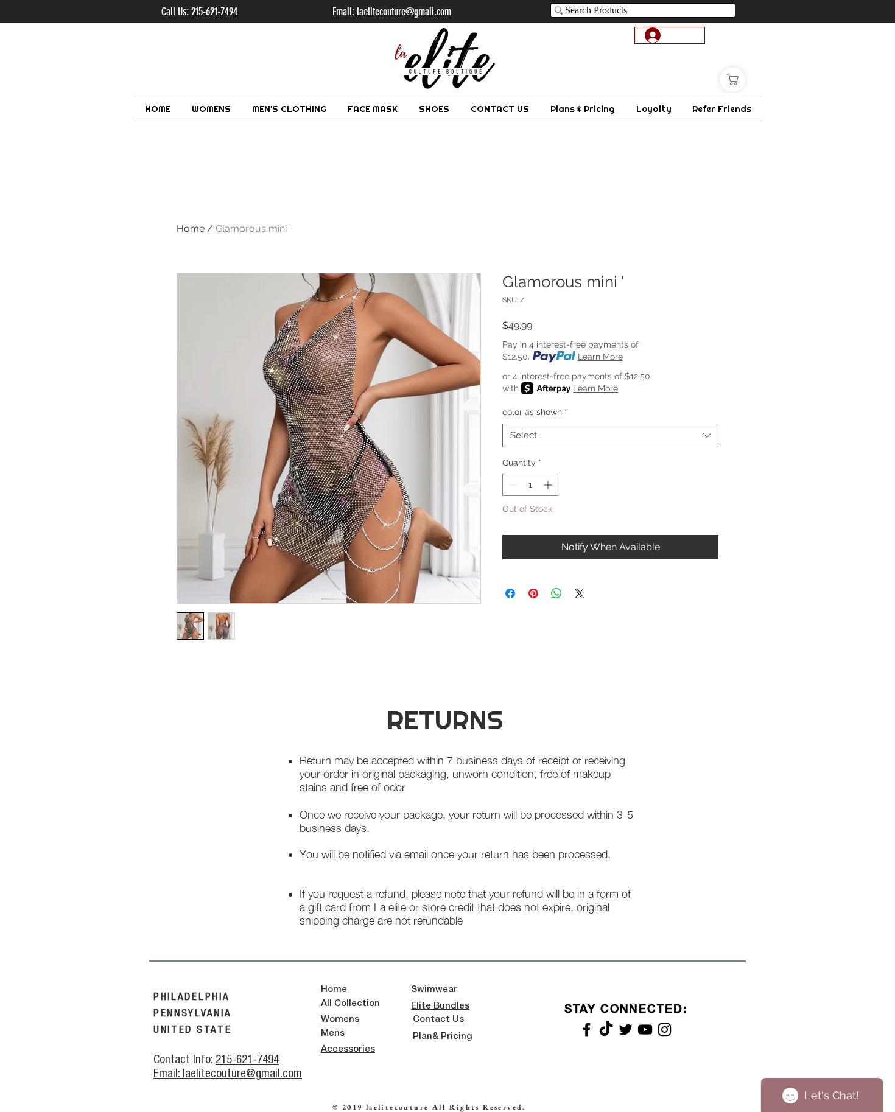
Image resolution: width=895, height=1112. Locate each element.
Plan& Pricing (442, 1036)
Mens (333, 1033)
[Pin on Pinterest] (533, 593)
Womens (340, 1019)
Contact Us (438, 1019)
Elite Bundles (440, 1006)
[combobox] (610, 435)
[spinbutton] (530, 484)
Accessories (348, 1049)
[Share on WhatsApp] (556, 593)
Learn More (600, 357)
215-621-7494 (247, 1059)
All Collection (350, 1003)
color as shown (534, 412)
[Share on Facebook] (510, 593)
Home (191, 228)
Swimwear (434, 989)
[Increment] (548, 484)
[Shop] (732, 80)
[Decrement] (511, 484)
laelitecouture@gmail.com (404, 11)
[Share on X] (579, 593)
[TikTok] (606, 1029)
